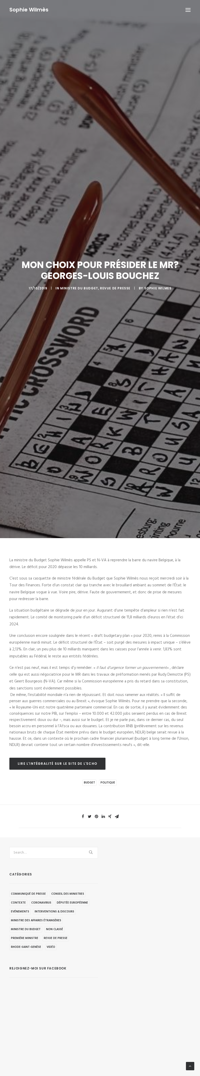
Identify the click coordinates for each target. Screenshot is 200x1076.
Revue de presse (115, 288)
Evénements (20, 911)
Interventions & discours (54, 911)
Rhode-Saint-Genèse (26, 947)
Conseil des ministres (67, 894)
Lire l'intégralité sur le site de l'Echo (57, 763)
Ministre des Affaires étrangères (36, 920)
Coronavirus (41, 902)
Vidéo (51, 947)
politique (108, 782)
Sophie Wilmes (158, 288)
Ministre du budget (79, 288)
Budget (89, 782)
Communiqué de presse (28, 894)
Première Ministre (24, 938)
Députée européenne (72, 902)
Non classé (54, 929)
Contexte (18, 902)
